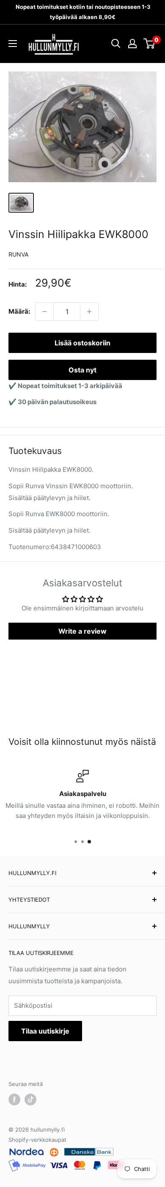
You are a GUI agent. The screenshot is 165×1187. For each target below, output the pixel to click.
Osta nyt (82, 370)
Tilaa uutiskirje (45, 1031)
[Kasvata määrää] (89, 311)
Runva (18, 254)
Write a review (82, 631)
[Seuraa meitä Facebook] (14, 1099)
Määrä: (19, 311)
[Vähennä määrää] (44, 311)
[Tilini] (132, 43)
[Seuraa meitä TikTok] (30, 1099)
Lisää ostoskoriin (82, 343)
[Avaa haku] (116, 43)
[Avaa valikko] (12, 43)
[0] (149, 43)
